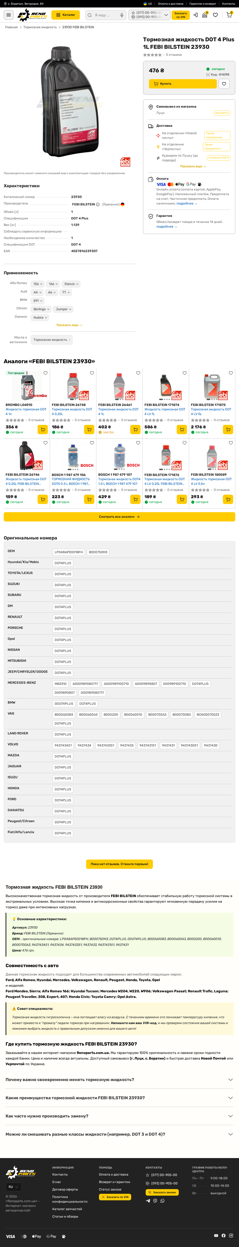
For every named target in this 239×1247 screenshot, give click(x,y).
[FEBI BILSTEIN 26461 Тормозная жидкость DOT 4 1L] (119, 386)
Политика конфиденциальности (70, 1199)
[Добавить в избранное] (224, 84)
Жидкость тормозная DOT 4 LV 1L (164, 411)
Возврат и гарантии (114, 1182)
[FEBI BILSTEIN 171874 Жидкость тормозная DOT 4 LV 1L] (165, 386)
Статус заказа (110, 1189)
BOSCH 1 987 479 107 (115, 475)
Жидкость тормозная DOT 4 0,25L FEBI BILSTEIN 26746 (26, 481)
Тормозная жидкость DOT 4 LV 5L (211, 411)
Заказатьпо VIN (180, 15)
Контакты (228, 3)
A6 (50, 292)
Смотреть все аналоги (116, 517)
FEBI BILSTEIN (83, 204)
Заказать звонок (164, 1192)
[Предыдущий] (56, 386)
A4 (36, 292)
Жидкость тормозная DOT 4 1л (26, 411)
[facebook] (223, 1235)
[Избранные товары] (216, 15)
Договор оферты (65, 1189)
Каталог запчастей (67, 1209)
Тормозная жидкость (40, 27)
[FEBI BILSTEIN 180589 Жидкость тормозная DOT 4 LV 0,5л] (212, 455)
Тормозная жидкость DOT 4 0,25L (72, 411)
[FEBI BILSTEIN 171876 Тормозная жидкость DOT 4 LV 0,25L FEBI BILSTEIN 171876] (165, 455)
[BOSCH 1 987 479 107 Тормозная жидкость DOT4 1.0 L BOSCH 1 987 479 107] (119, 455)
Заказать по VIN (117, 1197)
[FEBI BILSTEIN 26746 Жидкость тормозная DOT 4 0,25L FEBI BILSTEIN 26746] (27, 455)
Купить (165, 84)
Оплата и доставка (170, 3)
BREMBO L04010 (19, 405)
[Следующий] (89, 386)
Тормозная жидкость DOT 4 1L (118, 411)
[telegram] (148, 1200)
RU (11, 1187)
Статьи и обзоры (65, 1217)
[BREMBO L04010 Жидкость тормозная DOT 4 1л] (27, 386)
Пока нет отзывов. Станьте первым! (119, 864)
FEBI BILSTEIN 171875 (208, 405)
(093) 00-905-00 (164, 1183)
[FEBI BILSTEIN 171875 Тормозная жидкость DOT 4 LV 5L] (212, 386)
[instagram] (231, 1235)
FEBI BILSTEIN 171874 (161, 405)
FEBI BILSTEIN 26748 (69, 405)
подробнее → (186, 203)
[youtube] (216, 1235)
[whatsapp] (162, 1200)
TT (64, 292)
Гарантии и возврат (203, 3)
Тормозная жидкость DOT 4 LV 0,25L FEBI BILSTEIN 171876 (164, 481)
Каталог (69, 15)
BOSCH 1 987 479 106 (69, 475)
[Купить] (43, 429)
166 (51, 284)
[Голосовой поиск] (122, 15)
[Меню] (9, 15)
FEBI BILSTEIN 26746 (22, 475)
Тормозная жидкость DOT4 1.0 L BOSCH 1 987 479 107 (119, 481)
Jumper (62, 309)
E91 (36, 301)
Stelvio (69, 284)
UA (150, 3)
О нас (56, 1182)
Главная (11, 27)
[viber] (155, 1200)
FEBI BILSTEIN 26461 (115, 405)
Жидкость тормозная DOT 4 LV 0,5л (211, 481)
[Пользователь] (195, 15)
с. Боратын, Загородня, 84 (25, 3)
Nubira (38, 318)
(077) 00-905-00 (164, 1175)
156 (36, 284)
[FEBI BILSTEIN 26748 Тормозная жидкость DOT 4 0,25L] (73, 386)
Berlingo (40, 309)
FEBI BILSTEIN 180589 (209, 475)
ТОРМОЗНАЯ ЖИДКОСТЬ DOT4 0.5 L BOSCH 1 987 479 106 (71, 481)
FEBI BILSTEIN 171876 (161, 475)
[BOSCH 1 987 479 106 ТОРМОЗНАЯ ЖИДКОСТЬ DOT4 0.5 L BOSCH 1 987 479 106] (73, 455)
